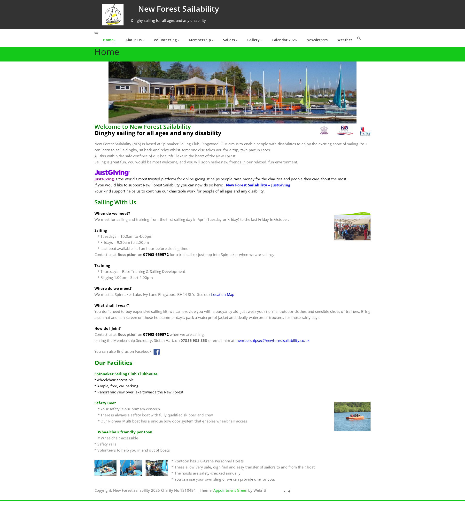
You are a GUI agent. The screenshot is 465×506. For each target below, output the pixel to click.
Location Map (222, 294)
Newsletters (317, 40)
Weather (344, 40)
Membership (200, 40)
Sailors (229, 40)
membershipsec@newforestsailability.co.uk (272, 340)
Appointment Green (229, 490)
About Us (133, 40)
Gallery (253, 40)
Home (108, 40)
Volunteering (165, 40)
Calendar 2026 (284, 40)
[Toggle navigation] (96, 33)
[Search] (359, 38)
